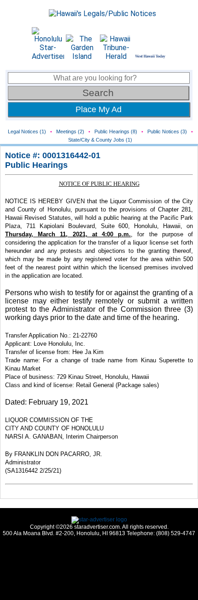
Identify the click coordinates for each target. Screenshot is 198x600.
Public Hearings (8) (115, 131)
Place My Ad (99, 109)
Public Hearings (36, 165)
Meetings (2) (70, 131)
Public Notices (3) (167, 131)
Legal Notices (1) (27, 131)
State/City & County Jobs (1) (100, 140)
